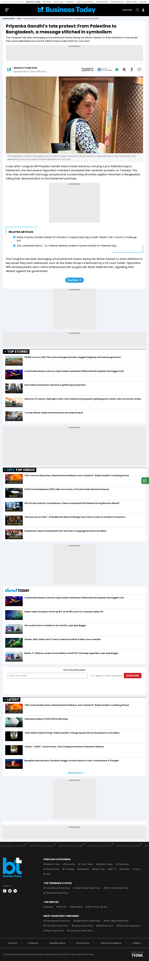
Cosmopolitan (102, 2)
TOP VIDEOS (25, 470)
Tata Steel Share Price (57, 892)
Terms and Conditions (111, 943)
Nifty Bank (77, 906)
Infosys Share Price (83, 925)
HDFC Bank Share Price (117, 888)
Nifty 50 (62, 906)
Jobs (48, 874)
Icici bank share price (129, 925)
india (19, 18)
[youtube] (10, 891)
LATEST (13, 699)
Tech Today (87, 864)
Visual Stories (52, 869)
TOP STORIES (17, 352)
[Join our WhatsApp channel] (145, 483)
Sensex (49, 906)
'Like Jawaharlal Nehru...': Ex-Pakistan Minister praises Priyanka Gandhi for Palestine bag (67, 245)
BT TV (113, 869)
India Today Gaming (85, 2)
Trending (69, 869)
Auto (137, 869)
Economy (70, 864)
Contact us (33, 943)
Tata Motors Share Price (58, 888)
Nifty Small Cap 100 (97, 906)
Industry (126, 869)
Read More (73, 280)
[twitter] (15, 891)
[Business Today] (67, 10)
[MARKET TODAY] (17, 590)
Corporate (123, 864)
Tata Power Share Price (81, 930)
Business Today (33, 2)
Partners (137, 943)
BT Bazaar (47, 2)
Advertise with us (57, 943)
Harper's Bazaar (117, 2)
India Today (58, 2)
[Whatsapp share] (116, 69)
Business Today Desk (25, 67)
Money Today (105, 864)
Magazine (84, 869)
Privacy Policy (83, 943)
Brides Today (131, 2)
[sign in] (143, 10)
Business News (9, 18)
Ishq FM (142, 2)
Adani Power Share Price (88, 888)
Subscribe (127, 9)
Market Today (53, 864)
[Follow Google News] (104, 69)
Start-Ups (100, 869)
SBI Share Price (106, 925)
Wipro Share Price (55, 930)
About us (13, 943)
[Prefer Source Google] (87, 69)
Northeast (70, 2)
